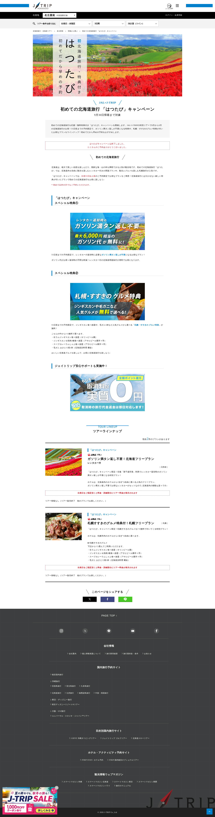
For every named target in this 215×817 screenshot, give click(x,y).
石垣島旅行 (56, 686)
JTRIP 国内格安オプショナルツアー (124, 760)
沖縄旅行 (56, 681)
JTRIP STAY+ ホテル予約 (92, 760)
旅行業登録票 (112, 654)
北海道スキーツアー (141, 738)
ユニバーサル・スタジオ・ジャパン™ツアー (70, 716)
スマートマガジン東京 (123, 782)
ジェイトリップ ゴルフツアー (114, 738)
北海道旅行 (56, 693)
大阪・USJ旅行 (58, 711)
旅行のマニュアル (123, 786)
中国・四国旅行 (101, 693)
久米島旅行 (85, 686)
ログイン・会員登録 (173, 15)
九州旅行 (70, 693)
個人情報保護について (91, 654)
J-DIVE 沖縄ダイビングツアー (83, 738)
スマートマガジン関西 (147, 782)
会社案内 (72, 654)
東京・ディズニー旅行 (62, 700)
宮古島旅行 (71, 686)
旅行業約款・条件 (130, 654)
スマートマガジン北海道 (98, 782)
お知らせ (148, 654)
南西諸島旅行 (84, 693)
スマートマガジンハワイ (100, 786)
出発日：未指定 (68, 23)
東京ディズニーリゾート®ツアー (66, 704)
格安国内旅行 (57, 675)
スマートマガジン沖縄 (72, 782)
